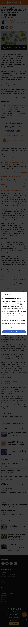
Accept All (14, 331)
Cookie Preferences (14, 327)
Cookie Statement (20, 323)
